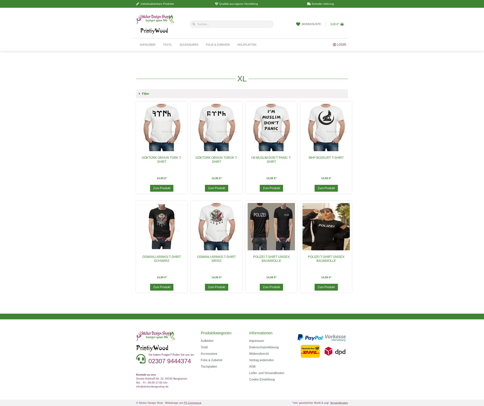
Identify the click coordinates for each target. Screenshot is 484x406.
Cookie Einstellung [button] (262, 379)
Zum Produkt (161, 188)
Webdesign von (183, 402)
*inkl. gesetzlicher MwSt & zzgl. (320, 402)
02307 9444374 (169, 361)
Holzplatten (246, 44)
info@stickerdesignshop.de (152, 386)
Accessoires (189, 44)
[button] (242, 93)
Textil (167, 44)
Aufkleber (147, 44)
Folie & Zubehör (218, 44)
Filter (145, 93)
